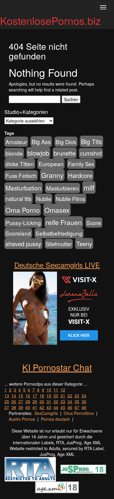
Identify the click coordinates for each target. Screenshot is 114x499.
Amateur (16, 142)
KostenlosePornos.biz (50, 20)
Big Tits (91, 141)
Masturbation (24, 187)
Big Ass (41, 141)
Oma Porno (23, 209)
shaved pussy (23, 243)
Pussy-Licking (23, 222)
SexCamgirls (46, 413)
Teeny (84, 243)
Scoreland (18, 233)
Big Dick (66, 142)
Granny (52, 175)
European (51, 164)
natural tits (19, 199)
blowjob (38, 152)
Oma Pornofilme (79, 413)
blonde (14, 153)
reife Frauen (64, 222)
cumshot (91, 153)
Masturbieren (62, 188)
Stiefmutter (59, 244)
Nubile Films (70, 198)
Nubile (43, 198)
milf (89, 187)
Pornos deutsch (55, 419)
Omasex (57, 210)
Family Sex (81, 164)
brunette (64, 153)
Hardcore (80, 175)
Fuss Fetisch (21, 175)
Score (94, 222)
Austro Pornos (22, 419)
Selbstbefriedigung (59, 233)
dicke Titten (20, 164)
